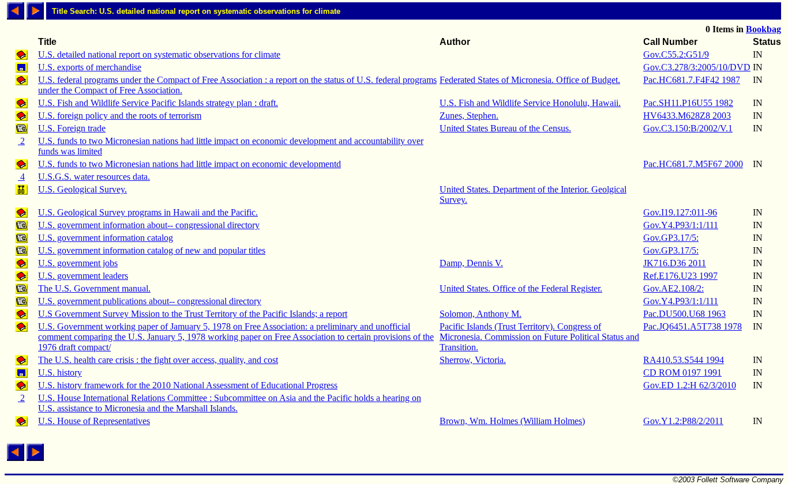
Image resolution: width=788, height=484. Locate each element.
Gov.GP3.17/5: (671, 238)
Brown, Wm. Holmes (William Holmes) (512, 421)
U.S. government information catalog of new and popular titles (151, 250)
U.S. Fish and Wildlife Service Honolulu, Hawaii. (530, 103)
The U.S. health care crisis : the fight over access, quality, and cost (158, 360)
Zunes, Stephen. (469, 115)
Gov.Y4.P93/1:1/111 (680, 225)
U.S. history (60, 372)
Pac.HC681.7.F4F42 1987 (691, 80)
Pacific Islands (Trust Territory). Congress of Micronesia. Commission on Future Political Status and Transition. (539, 337)
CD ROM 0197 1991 (682, 372)
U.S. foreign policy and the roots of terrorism (119, 115)
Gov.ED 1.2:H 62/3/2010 (689, 385)
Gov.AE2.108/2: (673, 288)
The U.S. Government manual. (94, 288)
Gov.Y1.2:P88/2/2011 (683, 421)
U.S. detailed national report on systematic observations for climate (159, 54)
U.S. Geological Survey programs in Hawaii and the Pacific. (148, 212)
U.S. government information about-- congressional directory (149, 225)
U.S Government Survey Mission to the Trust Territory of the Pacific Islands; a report (192, 314)
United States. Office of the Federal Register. (521, 288)
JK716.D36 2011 (674, 263)
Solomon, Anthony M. (480, 314)
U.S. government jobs (78, 263)
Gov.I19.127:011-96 (680, 212)
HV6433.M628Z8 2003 (687, 115)
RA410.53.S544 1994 (683, 360)
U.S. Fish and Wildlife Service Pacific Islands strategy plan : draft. (158, 103)
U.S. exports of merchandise (89, 67)
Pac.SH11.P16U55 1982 (688, 103)
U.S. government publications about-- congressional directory (149, 301)
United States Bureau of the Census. (505, 128)
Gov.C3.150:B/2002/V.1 (688, 128)
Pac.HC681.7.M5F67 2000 (693, 164)
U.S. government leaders (83, 276)
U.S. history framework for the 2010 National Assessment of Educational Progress (187, 385)
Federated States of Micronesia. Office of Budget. (530, 80)
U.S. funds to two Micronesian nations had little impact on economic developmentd (189, 164)
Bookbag (763, 29)
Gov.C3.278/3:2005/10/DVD (697, 67)
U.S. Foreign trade (72, 128)
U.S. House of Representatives (94, 421)
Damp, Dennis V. (471, 263)
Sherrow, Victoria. (473, 360)
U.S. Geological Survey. (82, 189)
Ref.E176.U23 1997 (680, 276)
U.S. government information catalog (105, 238)
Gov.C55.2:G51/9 (676, 54)
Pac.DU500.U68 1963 (684, 314)
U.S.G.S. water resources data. (94, 176)
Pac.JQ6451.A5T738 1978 (692, 326)
